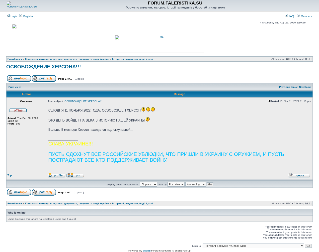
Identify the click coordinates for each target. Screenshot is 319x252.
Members (306, 16)
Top (9, 175)
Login (13, 16)
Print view (14, 87)
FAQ (291, 16)
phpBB (147, 250)
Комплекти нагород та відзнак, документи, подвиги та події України (67, 59)
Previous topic (288, 87)
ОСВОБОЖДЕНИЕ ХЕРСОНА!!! (43, 66)
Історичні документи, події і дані (132, 59)
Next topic (305, 87)
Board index (14, 59)
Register (27, 16)
